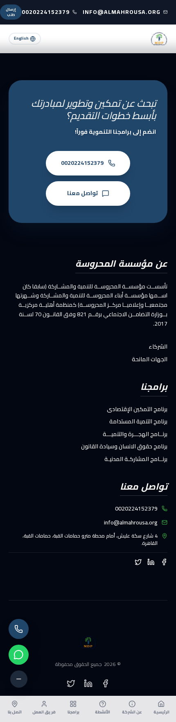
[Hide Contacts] (18, 679)
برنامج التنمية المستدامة (138, 421)
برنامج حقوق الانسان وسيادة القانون (124, 446)
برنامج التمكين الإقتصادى (137, 409)
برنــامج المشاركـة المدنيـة (135, 459)
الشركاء (158, 346)
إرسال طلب (11, 12)
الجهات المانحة (149, 359)
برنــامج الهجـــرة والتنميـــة (135, 434)
